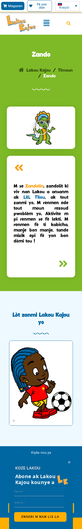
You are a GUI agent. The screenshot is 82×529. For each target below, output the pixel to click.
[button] (68, 23)
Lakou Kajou (38, 70)
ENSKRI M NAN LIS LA (40, 517)
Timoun (65, 70)
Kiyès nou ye (41, 453)
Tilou (40, 197)
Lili (26, 197)
